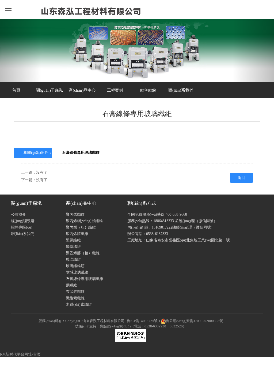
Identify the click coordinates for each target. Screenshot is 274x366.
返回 (241, 178)
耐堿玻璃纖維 (77, 272)
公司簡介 (18, 214)
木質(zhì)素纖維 (79, 304)
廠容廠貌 (148, 90)
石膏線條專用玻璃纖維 (81, 153)
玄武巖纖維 (75, 292)
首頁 (16, 90)
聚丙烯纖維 (75, 214)
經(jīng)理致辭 (23, 221)
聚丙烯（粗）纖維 (81, 227)
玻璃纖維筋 (75, 266)
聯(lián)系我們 (180, 90)
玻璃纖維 (73, 259)
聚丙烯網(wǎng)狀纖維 (84, 221)
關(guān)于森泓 (49, 90)
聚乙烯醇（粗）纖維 (83, 253)
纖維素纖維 (75, 298)
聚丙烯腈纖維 (77, 234)
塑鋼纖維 (73, 240)
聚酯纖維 (73, 247)
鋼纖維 (71, 285)
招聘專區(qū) (21, 227)
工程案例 (115, 90)
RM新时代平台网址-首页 (20, 354)
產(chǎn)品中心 (82, 90)
